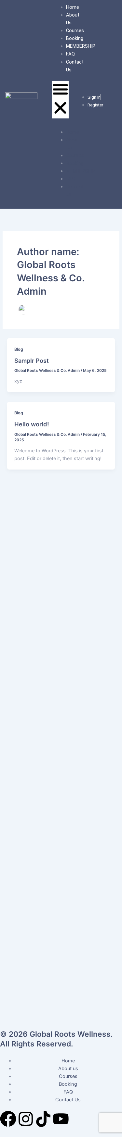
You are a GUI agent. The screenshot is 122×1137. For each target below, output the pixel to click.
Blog (18, 349)
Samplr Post (31, 360)
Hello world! (31, 424)
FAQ (70, 54)
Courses (75, 30)
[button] (60, 99)
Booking (74, 38)
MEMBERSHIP (80, 46)
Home (72, 7)
